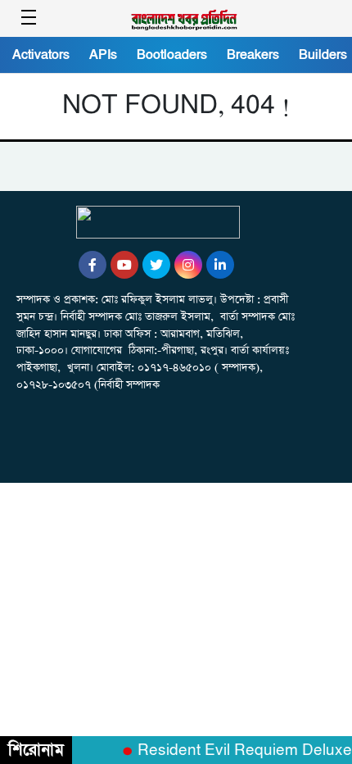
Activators (41, 55)
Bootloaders (172, 55)
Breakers (253, 55)
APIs (103, 55)
